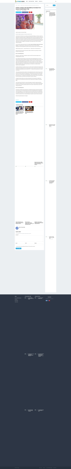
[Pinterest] (31, 12)
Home (27, 1)
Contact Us (40, 1)
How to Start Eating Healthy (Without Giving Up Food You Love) (52, 69)
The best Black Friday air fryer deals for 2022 (41, 410)
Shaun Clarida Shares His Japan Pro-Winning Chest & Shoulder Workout (19, 223)
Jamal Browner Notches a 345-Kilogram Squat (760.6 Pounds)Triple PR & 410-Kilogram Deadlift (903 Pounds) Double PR (52, 14)
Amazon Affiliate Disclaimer (49, 467)
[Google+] (29, 12)
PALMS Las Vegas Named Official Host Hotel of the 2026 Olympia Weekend (39, 223)
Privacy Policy (16, 300)
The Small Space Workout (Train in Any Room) (31, 298)
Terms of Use (40, 467)
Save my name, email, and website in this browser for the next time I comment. (26, 246)
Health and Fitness (31, 1)
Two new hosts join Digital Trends (40, 298)
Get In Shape (17, 467)
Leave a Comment (24, 10)
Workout (36, 1)
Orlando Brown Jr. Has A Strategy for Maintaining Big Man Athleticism (31, 355)
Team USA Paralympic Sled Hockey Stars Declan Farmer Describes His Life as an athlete (41, 355)
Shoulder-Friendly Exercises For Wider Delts (51, 237)
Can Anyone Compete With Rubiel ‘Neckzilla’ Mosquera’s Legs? (29, 112)
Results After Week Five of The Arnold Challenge (30, 410)
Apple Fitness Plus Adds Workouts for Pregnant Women (52, 125)
